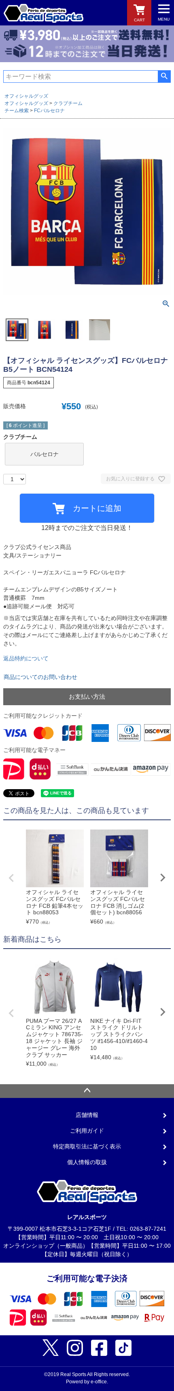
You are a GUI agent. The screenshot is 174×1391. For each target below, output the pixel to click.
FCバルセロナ (49, 110)
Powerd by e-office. (87, 1382)
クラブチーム (68, 103)
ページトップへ (87, 1091)
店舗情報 (87, 1115)
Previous (11, 878)
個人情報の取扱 (87, 1162)
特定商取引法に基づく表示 (87, 1146)
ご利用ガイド (87, 1130)
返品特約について (26, 658)
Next (163, 877)
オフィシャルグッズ (26, 96)
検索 (164, 76)
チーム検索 (16, 110)
